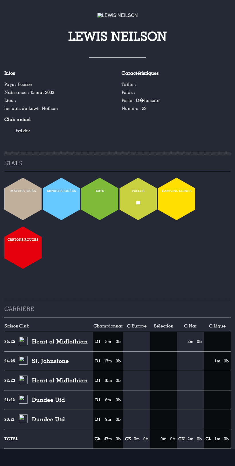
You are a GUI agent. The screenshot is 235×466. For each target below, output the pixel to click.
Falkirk (22, 131)
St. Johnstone (50, 361)
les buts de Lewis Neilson (31, 108)
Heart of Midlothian (60, 341)
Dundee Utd (48, 400)
